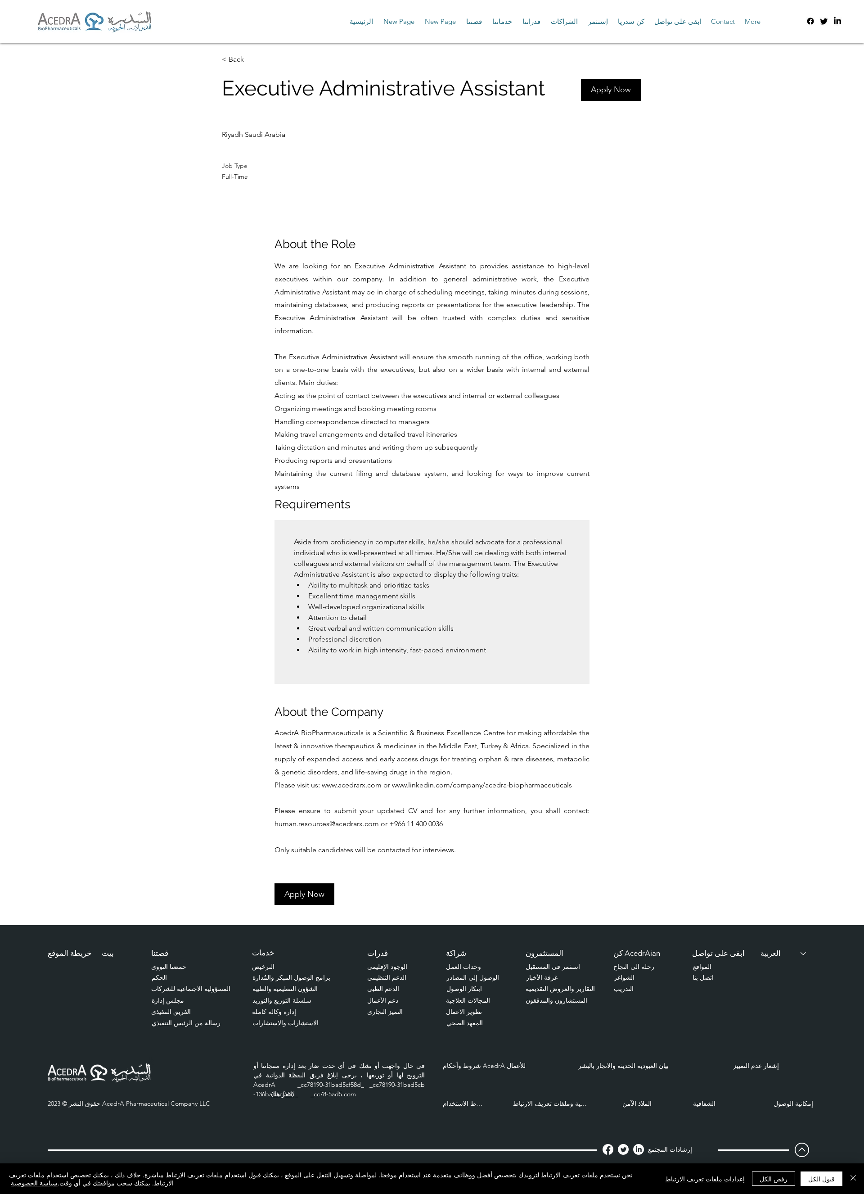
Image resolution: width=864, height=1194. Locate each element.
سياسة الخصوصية (34, 1182)
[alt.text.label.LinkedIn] (837, 21)
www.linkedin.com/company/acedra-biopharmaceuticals (482, 785)
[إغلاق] (853, 1179)
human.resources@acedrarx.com (326, 823)
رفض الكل (774, 1178)
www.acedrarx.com (352, 785)
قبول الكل (821, 1178)
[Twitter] (823, 21)
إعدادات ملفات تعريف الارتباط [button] (705, 1178)
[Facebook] (810, 21)
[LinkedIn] (638, 1149)
